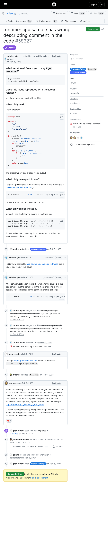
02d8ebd (14, 433)
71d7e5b (59, 446)
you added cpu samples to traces (42, 264)
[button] (61, 117)
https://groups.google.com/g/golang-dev (25, 404)
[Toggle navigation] (5, 4)
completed (41, 430)
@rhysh (12, 264)
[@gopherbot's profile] (6, 354)
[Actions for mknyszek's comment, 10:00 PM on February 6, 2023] (65, 383)
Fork (79, 13)
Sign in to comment (39, 478)
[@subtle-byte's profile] (5, 58)
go (18, 13)
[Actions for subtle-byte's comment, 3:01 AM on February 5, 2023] (65, 277)
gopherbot (14, 354)
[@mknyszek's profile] (6, 383)
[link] (16, 249)
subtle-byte (12, 56)
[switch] (9, 421)
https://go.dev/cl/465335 (25, 360)
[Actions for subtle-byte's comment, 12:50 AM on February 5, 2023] (65, 257)
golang (10, 13)
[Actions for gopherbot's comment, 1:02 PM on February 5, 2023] (65, 354)
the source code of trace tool (19, 187)
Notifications (61, 13)
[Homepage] (54, 4)
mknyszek (14, 383)
